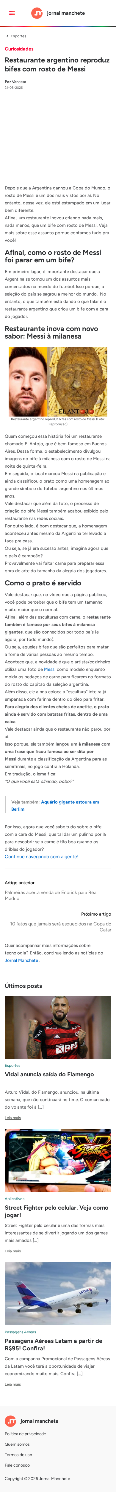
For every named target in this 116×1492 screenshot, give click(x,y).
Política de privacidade (25, 1433)
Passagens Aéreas (20, 1332)
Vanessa (15, 81)
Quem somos (17, 1444)
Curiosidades (19, 49)
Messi (50, 669)
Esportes (18, 36)
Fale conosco (17, 1465)
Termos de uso (18, 1454)
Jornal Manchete (22, 960)
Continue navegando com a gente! (42, 856)
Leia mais (13, 1117)
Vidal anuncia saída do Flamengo (49, 1074)
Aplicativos (14, 1198)
